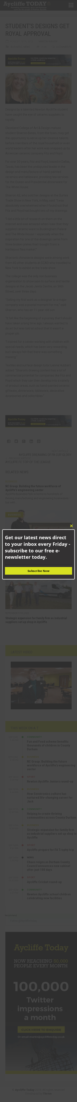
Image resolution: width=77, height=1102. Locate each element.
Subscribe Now (39, 571)
